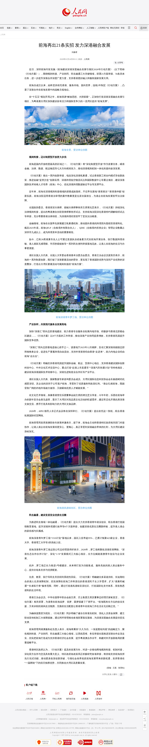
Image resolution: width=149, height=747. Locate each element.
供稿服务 (82, 710)
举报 (122, 28)
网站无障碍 (114, 28)
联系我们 (131, 710)
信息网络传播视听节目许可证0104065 (26, 728)
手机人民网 (57, 699)
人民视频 (84, 699)
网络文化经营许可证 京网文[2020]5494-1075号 (57, 728)
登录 (145, 28)
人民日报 (29, 699)
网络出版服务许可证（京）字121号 (87, 728)
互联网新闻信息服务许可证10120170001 (41, 723)
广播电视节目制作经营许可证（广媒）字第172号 (104, 723)
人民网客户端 (103, 28)
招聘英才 (53, 710)
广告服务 (63, 710)
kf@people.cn (53, 719)
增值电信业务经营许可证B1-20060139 (71, 723)
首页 (2, 28)
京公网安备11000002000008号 (126, 728)
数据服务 (92, 710)
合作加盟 (73, 710)
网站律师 (111, 710)
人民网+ (43, 699)
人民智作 (98, 699)
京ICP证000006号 (108, 728)
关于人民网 (33, 710)
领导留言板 (70, 699)
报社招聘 (44, 710)
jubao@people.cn (97, 714)
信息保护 (121, 710)
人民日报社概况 (20, 710)
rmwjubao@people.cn (106, 719)
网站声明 (102, 710)
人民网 (2, 34)
